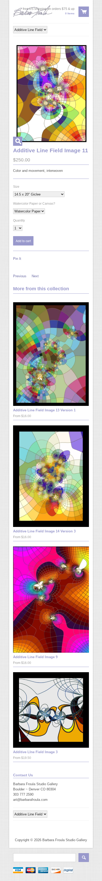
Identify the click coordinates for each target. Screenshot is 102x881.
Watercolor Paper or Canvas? (34, 203)
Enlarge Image (17, 141)
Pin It (17, 259)
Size (16, 186)
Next (35, 276)
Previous (19, 276)
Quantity (19, 220)
